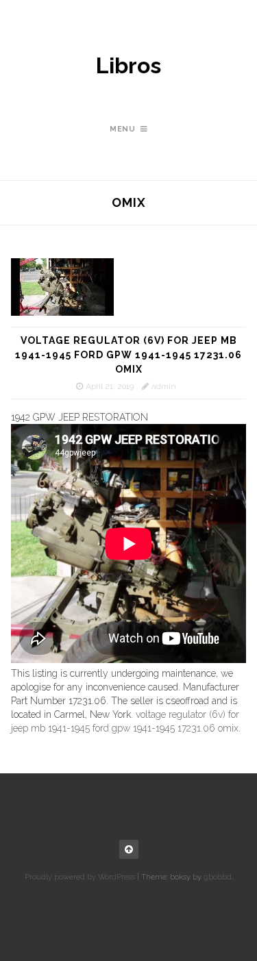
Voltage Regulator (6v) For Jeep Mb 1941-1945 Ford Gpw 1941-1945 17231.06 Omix (128, 355)
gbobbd (218, 877)
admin (163, 386)
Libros (128, 66)
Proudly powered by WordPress (80, 877)
